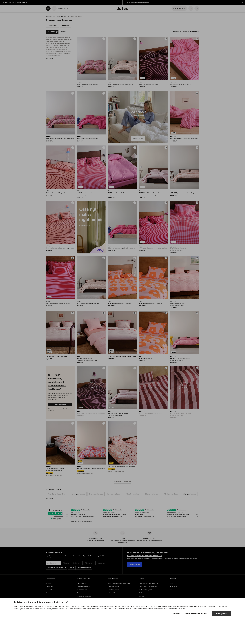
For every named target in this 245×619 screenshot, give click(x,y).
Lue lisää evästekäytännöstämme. (173, 609)
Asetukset (176, 614)
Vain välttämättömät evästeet (196, 614)
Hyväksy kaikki (221, 614)
